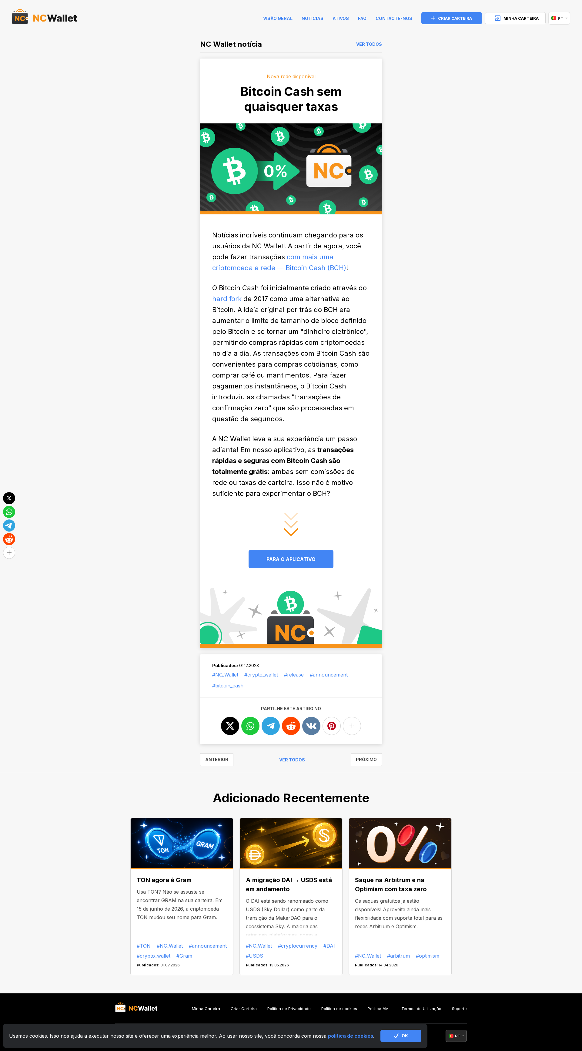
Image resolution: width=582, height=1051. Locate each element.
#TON (144, 946)
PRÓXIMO (366, 759)
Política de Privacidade (289, 1008)
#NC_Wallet (225, 674)
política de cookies (350, 1036)
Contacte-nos (394, 18)
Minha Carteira (206, 1008)
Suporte (459, 1008)
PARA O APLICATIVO (291, 559)
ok (405, 1035)
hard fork (227, 299)
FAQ (362, 18)
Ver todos (369, 44)
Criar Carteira (244, 1008)
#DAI (329, 946)
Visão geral (278, 18)
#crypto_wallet (261, 674)
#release (294, 674)
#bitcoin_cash (227, 685)
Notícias (312, 18)
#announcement (329, 674)
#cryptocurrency (297, 946)
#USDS (254, 956)
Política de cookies (339, 1008)
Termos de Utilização (421, 1008)
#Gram (184, 956)
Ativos (341, 18)
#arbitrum (398, 956)
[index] (44, 18)
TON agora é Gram (164, 880)
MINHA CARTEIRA (521, 18)
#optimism (427, 956)
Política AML (379, 1008)
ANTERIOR (216, 759)
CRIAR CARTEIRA (455, 18)
